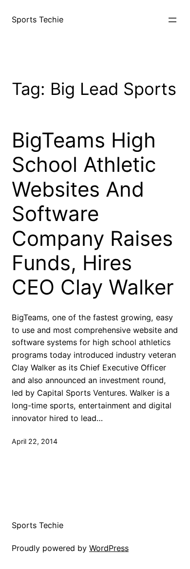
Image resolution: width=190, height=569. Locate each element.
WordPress (109, 548)
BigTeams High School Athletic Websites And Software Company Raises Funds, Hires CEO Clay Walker (93, 213)
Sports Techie (37, 19)
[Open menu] (172, 20)
